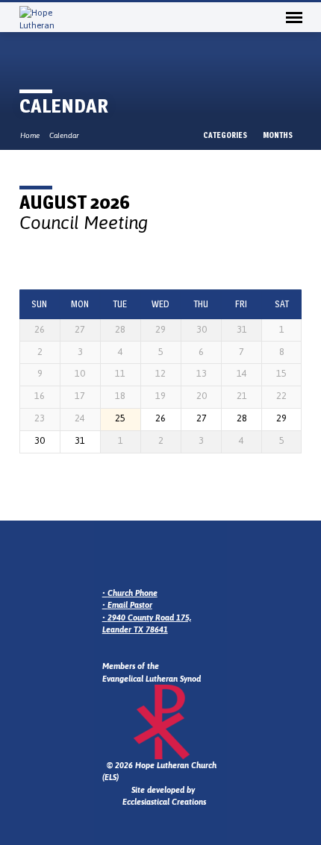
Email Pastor (129, 604)
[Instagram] (127, 557)
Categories (226, 135)
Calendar (64, 135)
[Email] (109, 557)
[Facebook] (145, 557)
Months (278, 135)
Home (30, 135)
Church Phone (132, 592)
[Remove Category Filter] (159, 222)
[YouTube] (162, 557)
